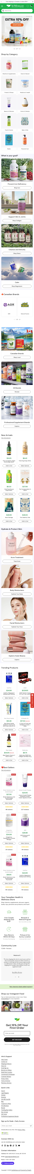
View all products (5, 438)
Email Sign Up (4, 1068)
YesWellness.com (15, 1170)
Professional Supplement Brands (9, 1116)
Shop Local (17, 357)
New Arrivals (4, 1112)
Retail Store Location (6, 1072)
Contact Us (4, 1061)
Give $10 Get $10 (5, 1099)
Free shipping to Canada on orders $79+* (17, 1)
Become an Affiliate (6, 1070)
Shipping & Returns (6, 1063)
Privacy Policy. (18, 1045)
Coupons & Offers (6, 1103)
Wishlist (3, 1095)
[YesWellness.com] (15, 6)
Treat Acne (17, 561)
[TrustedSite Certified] (5, 1133)
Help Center (4, 1059)
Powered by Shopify (26, 1170)
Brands (3, 1108)
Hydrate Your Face (17, 627)
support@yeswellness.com (12, 1156)
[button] (31, 6)
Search (3, 1091)
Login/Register (5, 1093)
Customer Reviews (6, 1076)
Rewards (3, 1097)
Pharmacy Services (6, 1083)
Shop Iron (17, 188)
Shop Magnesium (17, 286)
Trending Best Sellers (6, 1110)
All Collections (5, 1105)
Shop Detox (17, 253)
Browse (17, 392)
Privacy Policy (5, 1078)
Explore (17, 426)
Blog (2, 1101)
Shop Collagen (17, 220)
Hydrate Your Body (17, 594)
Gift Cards (4, 1114)
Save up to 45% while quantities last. (15, 987)
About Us (3, 1066)
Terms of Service (5, 1081)
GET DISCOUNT (17, 1040)
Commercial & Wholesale (8, 1074)
